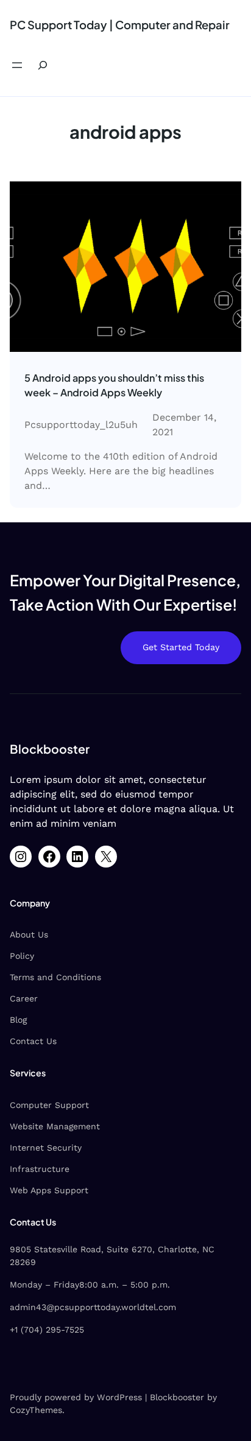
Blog (18, 1020)
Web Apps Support (49, 1190)
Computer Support (49, 1105)
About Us (29, 934)
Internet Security (46, 1147)
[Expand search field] (42, 65)
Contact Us (33, 1041)
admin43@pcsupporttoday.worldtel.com (93, 1307)
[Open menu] (17, 65)
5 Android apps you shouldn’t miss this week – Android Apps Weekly (114, 385)
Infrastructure (39, 1169)
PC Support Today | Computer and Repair (120, 25)
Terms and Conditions (55, 977)
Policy (22, 956)
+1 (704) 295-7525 (47, 1329)
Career (24, 998)
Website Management (55, 1126)
